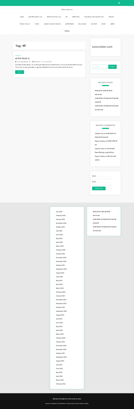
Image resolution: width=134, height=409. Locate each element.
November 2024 (61, 261)
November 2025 (61, 223)
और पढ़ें (19, 72)
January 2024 (60, 296)
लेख (66, 17)
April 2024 (59, 284)
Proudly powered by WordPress (55, 403)
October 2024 (60, 265)
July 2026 (59, 211)
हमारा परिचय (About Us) (35, 17)
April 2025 (59, 242)
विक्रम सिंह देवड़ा (99, 152)
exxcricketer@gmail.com (23, 61)
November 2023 (61, 303)
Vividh (37, 24)
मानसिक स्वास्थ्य (76, 17)
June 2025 (59, 234)
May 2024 (59, 280)
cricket (111, 17)
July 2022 (59, 365)
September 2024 (61, 269)
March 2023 (60, 334)
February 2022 (60, 384)
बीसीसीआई (67, 31)
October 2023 (60, 307)
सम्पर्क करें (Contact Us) (54, 17)
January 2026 (60, 219)
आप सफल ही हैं (99, 110)
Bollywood (82, 24)
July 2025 (59, 231)
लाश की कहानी (110, 148)
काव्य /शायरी (94, 24)
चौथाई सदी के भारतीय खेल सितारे (103, 90)
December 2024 (61, 257)
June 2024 (59, 277)
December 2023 (61, 299)
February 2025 (60, 250)
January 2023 (60, 342)
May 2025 (59, 238)
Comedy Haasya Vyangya (52, 24)
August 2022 (60, 361)
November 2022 (61, 349)
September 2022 (61, 357)
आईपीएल (112, 24)
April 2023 (59, 330)
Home (22, 17)
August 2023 (60, 315)
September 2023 (61, 311)
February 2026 (60, 215)
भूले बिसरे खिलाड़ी (69, 24)
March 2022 (60, 380)
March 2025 (60, 246)
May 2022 (59, 372)
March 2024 (60, 288)
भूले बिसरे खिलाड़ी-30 (22, 58)
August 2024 (60, 273)
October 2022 (60, 353)
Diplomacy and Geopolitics (94, 17)
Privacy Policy (25, 24)
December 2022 (61, 345)
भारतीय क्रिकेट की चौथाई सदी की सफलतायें (106, 106)
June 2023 (59, 322)
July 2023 (59, 319)
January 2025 (60, 254)
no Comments (47, 61)
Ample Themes (84, 403)
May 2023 (59, 326)
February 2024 (60, 292)
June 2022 (59, 368)
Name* (94, 176)
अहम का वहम (98, 94)
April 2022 (59, 376)
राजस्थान (103, 24)
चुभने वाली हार (110, 152)
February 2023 (60, 338)
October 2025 (60, 227)
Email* (94, 181)
